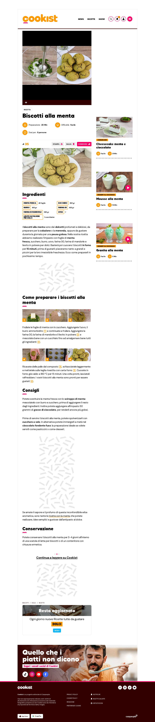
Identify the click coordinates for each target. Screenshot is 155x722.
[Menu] (129, 18)
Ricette (91, 19)
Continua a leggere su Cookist (56, 557)
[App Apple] (24, 716)
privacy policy (72, 694)
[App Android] (37, 716)
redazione (70, 702)
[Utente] (123, 18)
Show (102, 19)
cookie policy (72, 698)
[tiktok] (25, 674)
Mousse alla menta (109, 199)
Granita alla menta (109, 250)
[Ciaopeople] (131, 716)
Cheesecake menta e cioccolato (111, 145)
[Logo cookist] (40, 19)
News (81, 19)
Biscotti (25, 603)
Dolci (34, 603)
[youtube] (39, 674)
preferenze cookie (74, 706)
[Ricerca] (110, 18)
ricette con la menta (59, 515)
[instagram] (32, 674)
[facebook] (45, 674)
